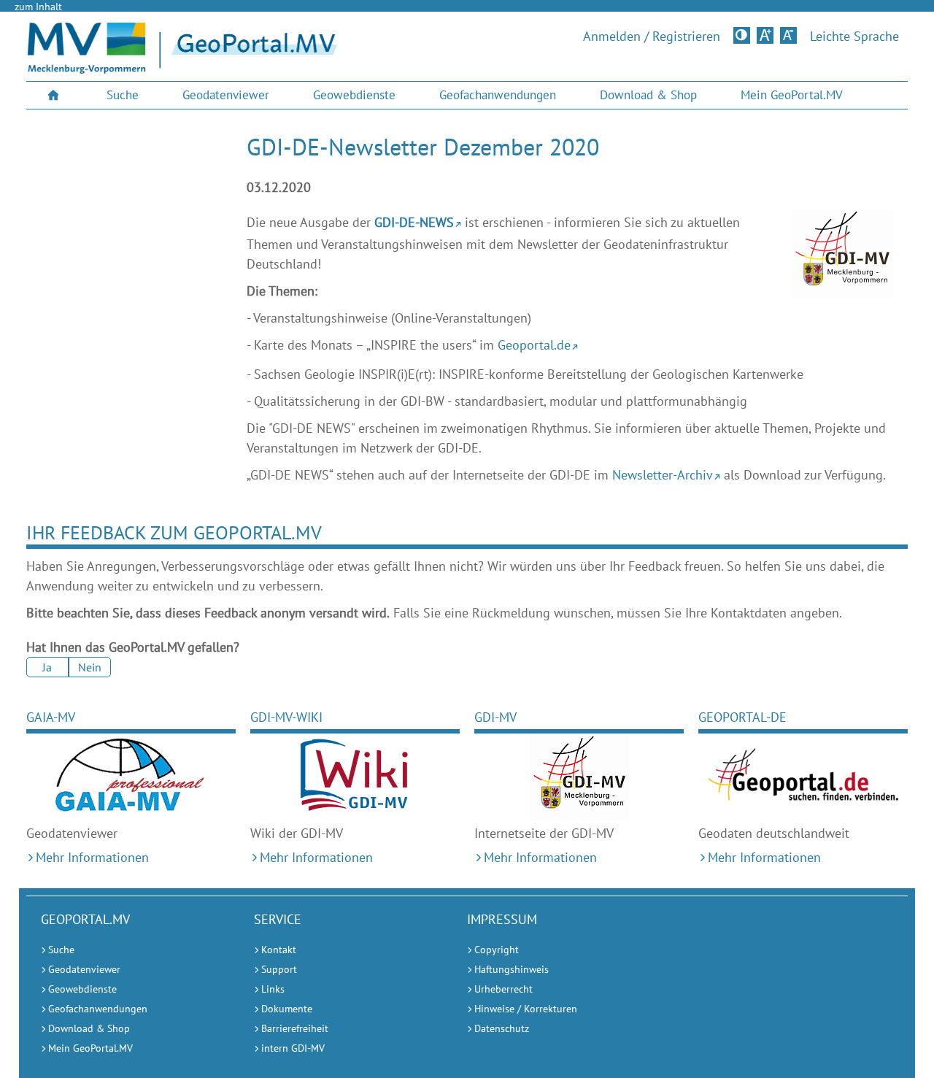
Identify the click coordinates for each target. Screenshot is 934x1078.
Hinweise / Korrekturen (525, 1008)
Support (279, 969)
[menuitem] (55, 95)
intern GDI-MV (293, 1048)
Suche (123, 95)
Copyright (496, 949)
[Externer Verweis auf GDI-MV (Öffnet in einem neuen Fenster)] (579, 777)
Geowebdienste (354, 95)
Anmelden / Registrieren (651, 36)
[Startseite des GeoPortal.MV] (344, 50)
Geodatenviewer (225, 95)
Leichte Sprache (854, 36)
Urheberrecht (503, 989)
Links (273, 989)
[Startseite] (86, 69)
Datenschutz (501, 1028)
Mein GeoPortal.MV (792, 95)
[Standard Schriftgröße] (788, 35)
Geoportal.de (534, 344)
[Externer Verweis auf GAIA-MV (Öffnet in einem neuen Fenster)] (131, 777)
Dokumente (286, 1008)
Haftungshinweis (511, 969)
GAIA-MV (50, 717)
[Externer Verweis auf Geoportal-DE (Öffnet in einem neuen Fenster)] (803, 777)
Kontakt (278, 949)
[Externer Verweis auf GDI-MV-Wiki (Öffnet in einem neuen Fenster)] (355, 777)
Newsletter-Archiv (662, 474)
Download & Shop (648, 95)
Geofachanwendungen (497, 95)
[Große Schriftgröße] (765, 35)
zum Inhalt (38, 6)
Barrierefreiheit (294, 1028)
